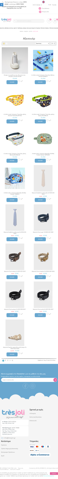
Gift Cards (32, 444)
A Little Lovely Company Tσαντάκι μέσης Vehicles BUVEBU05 (15, 154)
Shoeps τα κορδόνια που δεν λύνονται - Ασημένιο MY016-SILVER (15, 76)
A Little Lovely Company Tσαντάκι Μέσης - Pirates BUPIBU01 (43, 76)
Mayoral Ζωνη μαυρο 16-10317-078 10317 (15, 309)
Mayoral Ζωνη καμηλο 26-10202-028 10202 (43, 271)
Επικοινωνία (33, 420)
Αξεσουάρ (35, 31)
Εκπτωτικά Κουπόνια (35, 417)
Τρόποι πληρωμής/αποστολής (9, 448)
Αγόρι (30, 31)
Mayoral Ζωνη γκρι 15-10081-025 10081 (43, 232)
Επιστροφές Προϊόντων (8, 452)
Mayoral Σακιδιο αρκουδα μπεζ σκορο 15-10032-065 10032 (15, 348)
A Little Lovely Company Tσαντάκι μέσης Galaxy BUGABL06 (43, 115)
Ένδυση (26, 31)
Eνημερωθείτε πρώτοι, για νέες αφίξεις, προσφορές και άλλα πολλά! (20, 376)
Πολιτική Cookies (15, 469)
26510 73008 (16, 4)
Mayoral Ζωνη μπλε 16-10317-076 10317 (43, 309)
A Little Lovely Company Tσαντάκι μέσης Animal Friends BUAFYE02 (15, 115)
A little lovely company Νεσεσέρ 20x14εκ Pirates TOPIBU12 (15, 193)
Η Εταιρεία (33, 413)
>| (12, 360)
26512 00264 (12, 421)
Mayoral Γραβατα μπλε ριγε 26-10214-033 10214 (15, 233)
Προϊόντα (4, 445)
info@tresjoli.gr (9, 438)
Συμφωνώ (54, 473)
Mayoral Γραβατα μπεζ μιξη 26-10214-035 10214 (43, 193)
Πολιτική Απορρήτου (48, 475)
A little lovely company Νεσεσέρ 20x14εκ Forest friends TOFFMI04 (43, 154)
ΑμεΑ (2, 456)
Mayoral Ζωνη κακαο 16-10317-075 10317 (15, 271)
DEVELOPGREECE (41, 468)
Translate (54, 5)
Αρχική (21, 31)
